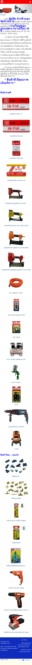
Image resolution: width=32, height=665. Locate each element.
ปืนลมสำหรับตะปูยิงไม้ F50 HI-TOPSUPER (16, 248)
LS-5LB (16, 449)
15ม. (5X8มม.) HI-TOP (15, 293)
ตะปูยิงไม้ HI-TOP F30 (16, 136)
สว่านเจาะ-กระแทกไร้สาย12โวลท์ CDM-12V (16, 610)
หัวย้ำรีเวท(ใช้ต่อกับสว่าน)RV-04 (15, 566)
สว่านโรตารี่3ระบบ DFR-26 (16, 427)
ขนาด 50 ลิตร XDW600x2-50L (16, 359)
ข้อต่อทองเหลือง (16, 498)
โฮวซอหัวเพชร (16, 543)
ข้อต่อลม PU (15, 476)
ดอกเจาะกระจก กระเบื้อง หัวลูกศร (16, 520)
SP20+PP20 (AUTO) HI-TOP (16, 315)
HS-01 (16, 404)
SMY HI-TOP (16, 337)
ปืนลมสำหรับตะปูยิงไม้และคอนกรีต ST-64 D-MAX (16, 270)
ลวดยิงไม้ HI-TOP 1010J (16, 158)
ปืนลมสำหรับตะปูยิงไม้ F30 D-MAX (15, 203)
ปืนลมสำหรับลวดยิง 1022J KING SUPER (16, 225)
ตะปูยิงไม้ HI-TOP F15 (16, 114)
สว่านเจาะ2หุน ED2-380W (16, 588)
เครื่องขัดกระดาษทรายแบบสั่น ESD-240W (16, 632)
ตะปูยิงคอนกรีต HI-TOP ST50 (16, 180)
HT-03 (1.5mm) (15, 382)
